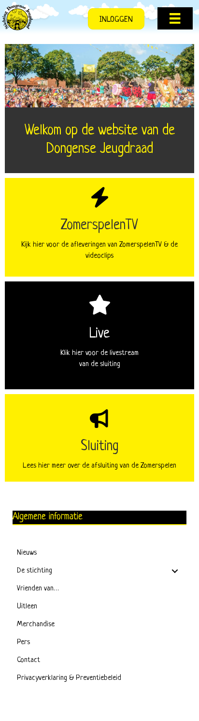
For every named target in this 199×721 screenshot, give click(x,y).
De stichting (34, 571)
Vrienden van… (38, 589)
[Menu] (174, 18)
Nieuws (27, 553)
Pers (23, 642)
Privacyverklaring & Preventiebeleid (69, 678)
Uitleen (27, 607)
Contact (28, 660)
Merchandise (36, 624)
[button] (175, 571)
